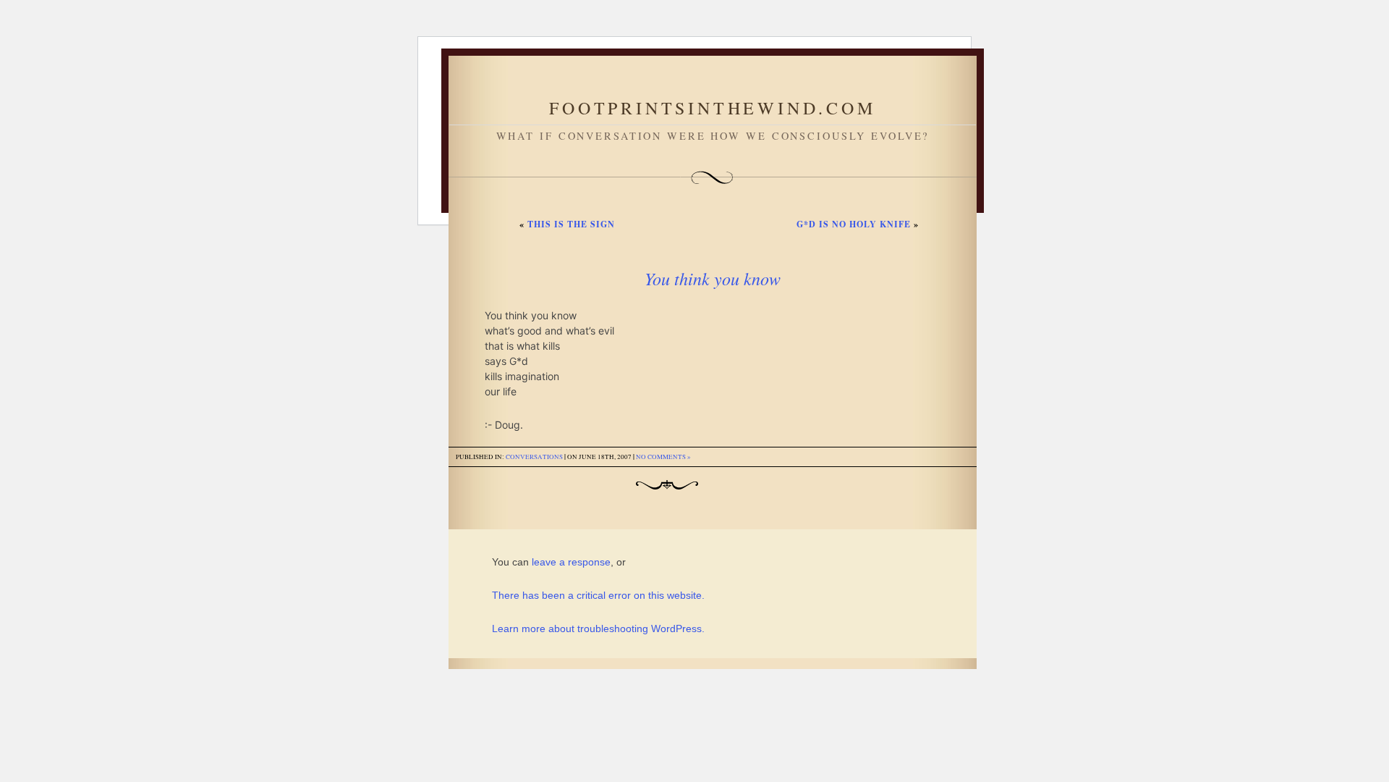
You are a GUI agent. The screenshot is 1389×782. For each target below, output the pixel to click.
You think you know (713, 278)
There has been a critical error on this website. (598, 595)
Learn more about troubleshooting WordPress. (598, 628)
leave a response (571, 562)
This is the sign (571, 224)
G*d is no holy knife (854, 224)
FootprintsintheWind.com (712, 107)
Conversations (534, 457)
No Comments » (663, 457)
